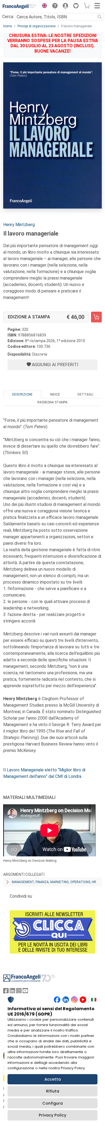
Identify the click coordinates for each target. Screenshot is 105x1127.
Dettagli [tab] (85, 394)
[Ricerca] (99, 17)
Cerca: (8, 16)
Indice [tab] (55, 394)
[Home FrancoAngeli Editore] (20, 6)
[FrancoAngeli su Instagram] (19, 992)
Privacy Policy (52, 1115)
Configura (52, 1103)
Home (7, 26)
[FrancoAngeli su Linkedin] (12, 992)
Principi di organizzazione (36, 26)
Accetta (52, 1079)
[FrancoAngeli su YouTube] (25, 992)
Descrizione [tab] (22, 394)
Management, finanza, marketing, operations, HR (54, 882)
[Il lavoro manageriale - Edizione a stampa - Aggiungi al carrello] (96, 317)
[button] (43, 6)
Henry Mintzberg (19, 224)
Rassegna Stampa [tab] (52, 402)
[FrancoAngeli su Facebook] (6, 992)
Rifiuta (52, 1091)
